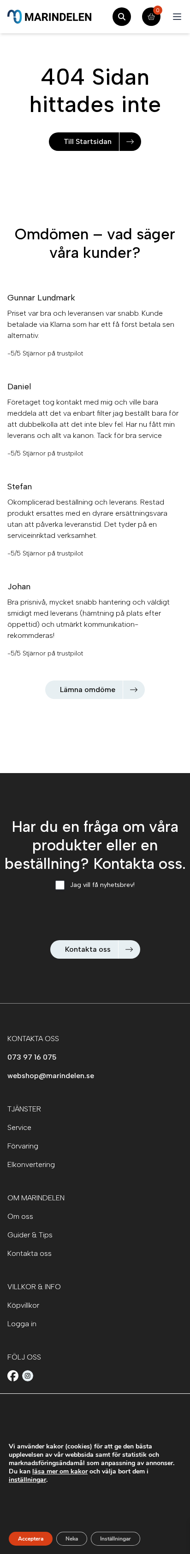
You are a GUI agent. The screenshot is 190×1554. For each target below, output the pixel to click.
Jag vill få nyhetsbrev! (102, 885)
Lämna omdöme (87, 689)
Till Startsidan (88, 141)
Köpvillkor (23, 1305)
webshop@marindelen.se (50, 1075)
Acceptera (30, 1538)
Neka (71, 1538)
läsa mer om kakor (60, 1471)
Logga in (21, 1323)
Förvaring (22, 1146)
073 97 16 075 (32, 1057)
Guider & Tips (30, 1234)
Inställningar (115, 1538)
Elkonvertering (31, 1164)
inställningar (27, 1480)
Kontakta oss (88, 949)
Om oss (20, 1216)
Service (19, 1127)
